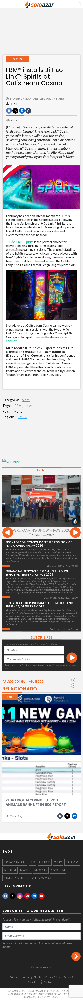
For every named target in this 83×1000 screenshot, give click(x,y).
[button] (79, 4)
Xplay (58, 862)
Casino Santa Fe (15, 862)
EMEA (22, 417)
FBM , (19, 405)
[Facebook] (5, 896)
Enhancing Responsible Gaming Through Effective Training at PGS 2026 (37, 573)
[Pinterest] (27, 896)
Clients (37, 977)
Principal (14, 977)
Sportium (58, 870)
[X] (13, 896)
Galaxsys (72, 862)
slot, (30, 405)
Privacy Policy (52, 977)
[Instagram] (20, 896)
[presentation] (7, 533)
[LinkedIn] (34, 896)
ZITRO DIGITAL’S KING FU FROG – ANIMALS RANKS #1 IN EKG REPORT (36, 802)
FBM (13, 104)
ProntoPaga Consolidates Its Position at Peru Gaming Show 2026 (39, 544)
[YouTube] (42, 896)
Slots (26, 400)
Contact (48, 982)
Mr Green (40, 870)
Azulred (44, 862)
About (26, 977)
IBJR (32, 862)
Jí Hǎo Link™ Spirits (19, 242)
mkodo (25, 870)
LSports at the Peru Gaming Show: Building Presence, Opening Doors (39, 604)
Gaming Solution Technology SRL (28, 878)
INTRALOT (10, 870)
